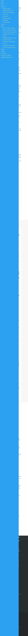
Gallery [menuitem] (2, 49)
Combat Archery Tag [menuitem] (8, 10)
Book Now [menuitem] (3, 53)
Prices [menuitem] (2, 5)
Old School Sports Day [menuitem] (8, 12)
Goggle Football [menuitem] (7, 18)
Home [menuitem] (2, 1)
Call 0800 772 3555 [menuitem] (6, 55)
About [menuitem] (2, 3)
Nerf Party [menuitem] (5, 14)
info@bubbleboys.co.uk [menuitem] (7, 57)
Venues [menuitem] (3, 24)
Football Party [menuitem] (6, 22)
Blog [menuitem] (2, 26)
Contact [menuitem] (3, 51)
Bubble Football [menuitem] (6, 8)
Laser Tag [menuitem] (5, 16)
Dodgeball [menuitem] (5, 20)
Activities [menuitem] (3, 6)
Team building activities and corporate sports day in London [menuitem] (9, 34)
